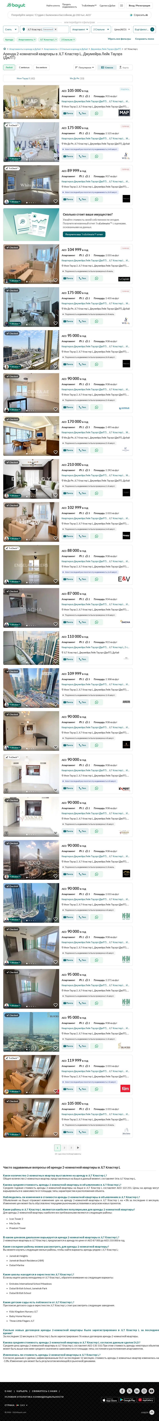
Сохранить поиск (144, 38)
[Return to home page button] (16, 5)
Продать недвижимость (69, 5)
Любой (9, 67)
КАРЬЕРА (22, 1391)
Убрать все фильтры (119, 38)
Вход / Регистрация (139, 5)
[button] (11, 29)
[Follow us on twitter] (129, 1391)
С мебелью (24, 67)
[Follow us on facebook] (122, 1391)
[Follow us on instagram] (144, 1391)
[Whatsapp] (96, 113)
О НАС (8, 1391)
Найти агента (53, 5)
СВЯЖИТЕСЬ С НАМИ (44, 1391)
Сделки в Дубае (107, 5)
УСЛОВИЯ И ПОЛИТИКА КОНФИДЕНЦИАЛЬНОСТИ (34, 1396)
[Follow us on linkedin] (137, 1391)
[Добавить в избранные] (55, 115)
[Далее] (78, 1148)
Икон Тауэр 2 (23, 78)
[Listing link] (68, 102)
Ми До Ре (74, 78)
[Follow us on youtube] (151, 1391)
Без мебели (41, 67)
